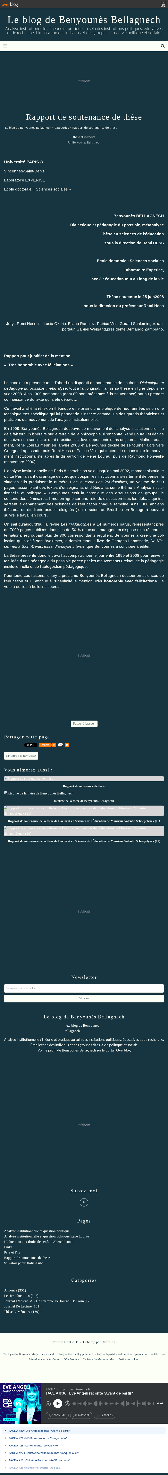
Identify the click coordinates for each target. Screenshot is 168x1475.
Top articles (111, 1354)
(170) (48, 1301)
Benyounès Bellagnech (79, 1050)
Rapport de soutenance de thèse (27, 1258)
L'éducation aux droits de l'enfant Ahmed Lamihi (39, 1242)
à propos (107, 1415)
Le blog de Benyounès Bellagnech (84, 19)
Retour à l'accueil (84, 723)
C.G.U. (157, 1354)
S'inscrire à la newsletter (21, 755)
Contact (125, 1354)
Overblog (108, 1342)
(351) (15, 1290)
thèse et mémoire (84, 137)
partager (83, 1415)
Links (8, 1247)
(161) (22, 1306)
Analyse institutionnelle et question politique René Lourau (46, 1236)
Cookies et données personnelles (99, 1359)
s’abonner (60, 1415)
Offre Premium (71, 1359)
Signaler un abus (141, 1354)
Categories (61, 128)
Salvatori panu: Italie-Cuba (23, 1263)
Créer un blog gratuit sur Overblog (85, 1354)
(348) (21, 1296)
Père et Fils (12, 1252)
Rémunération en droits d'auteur (44, 1359)
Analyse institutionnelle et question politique (37, 1231)
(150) (21, 1312)
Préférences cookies (128, 1359)
